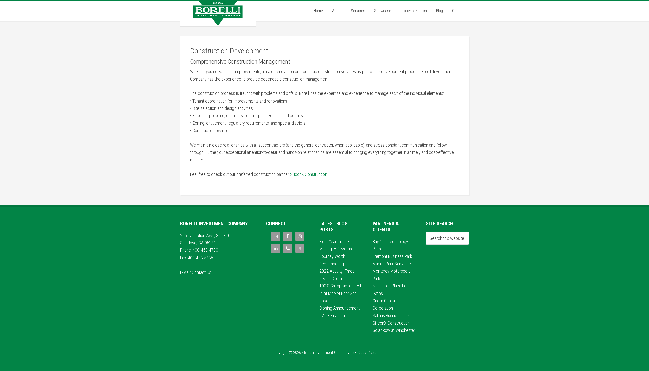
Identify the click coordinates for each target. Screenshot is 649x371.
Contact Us (201, 272)
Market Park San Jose (392, 263)
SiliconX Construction (308, 174)
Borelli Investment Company (218, 13)
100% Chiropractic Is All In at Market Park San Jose (340, 293)
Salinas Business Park (391, 315)
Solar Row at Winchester (394, 330)
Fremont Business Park (392, 256)
